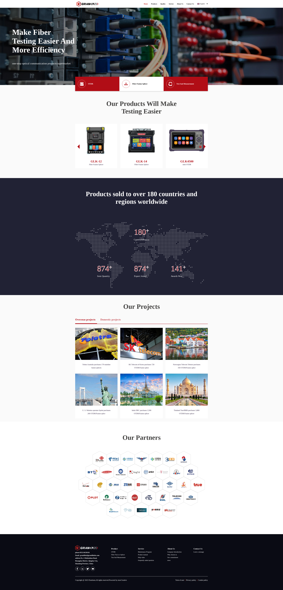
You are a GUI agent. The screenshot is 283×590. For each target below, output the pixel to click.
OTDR (113, 552)
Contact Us (190, 4)
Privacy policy (191, 580)
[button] (205, 146)
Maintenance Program (145, 552)
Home (146, 4)
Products (154, 4)
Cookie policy (203, 580)
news (168, 560)
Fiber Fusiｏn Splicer (118, 555)
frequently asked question (146, 560)
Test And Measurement (118, 557)
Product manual (143, 555)
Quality (162, 4)
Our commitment (172, 557)
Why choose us (172, 555)
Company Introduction (174, 552)
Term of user (179, 580)
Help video (141, 557)
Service (171, 4)
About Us (180, 4)
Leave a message (198, 552)
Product (114, 549)
